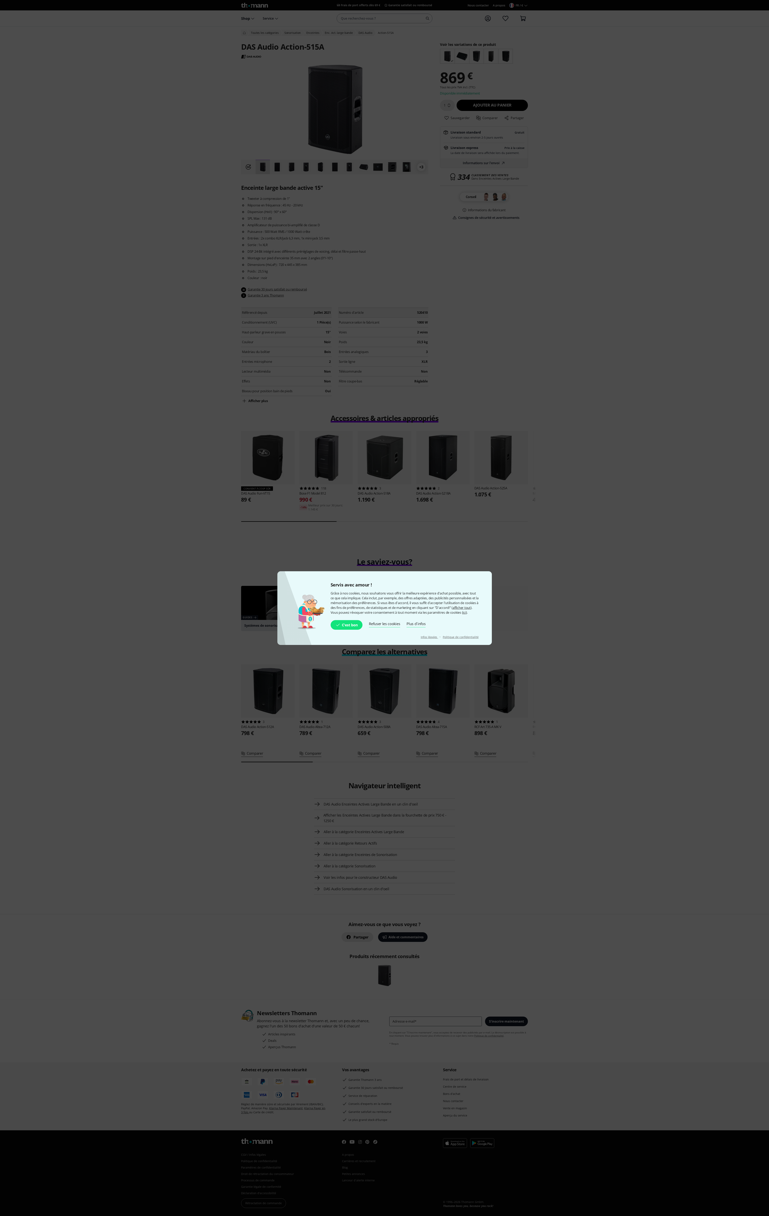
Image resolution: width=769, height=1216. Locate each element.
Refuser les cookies (384, 623)
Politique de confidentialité (460, 637)
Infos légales (429, 637)
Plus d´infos (416, 623)
